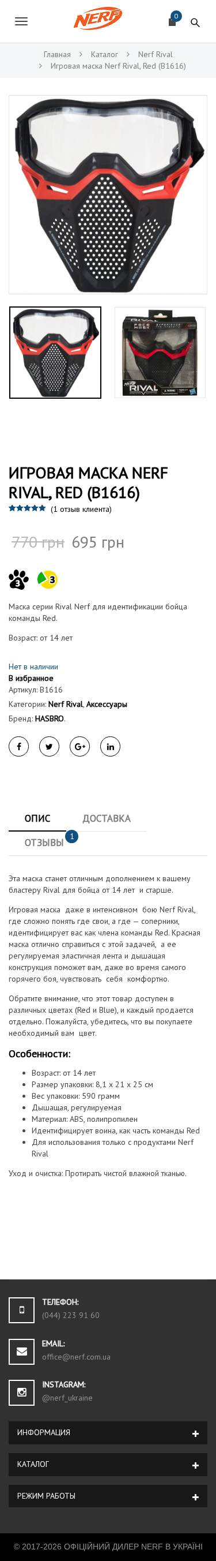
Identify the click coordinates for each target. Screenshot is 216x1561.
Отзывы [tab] (49, 839)
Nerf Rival (65, 704)
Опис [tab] (37, 818)
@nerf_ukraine (67, 1397)
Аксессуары (106, 704)
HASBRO (49, 718)
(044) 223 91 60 (71, 1315)
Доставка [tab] (106, 818)
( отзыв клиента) (81, 509)
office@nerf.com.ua (76, 1357)
